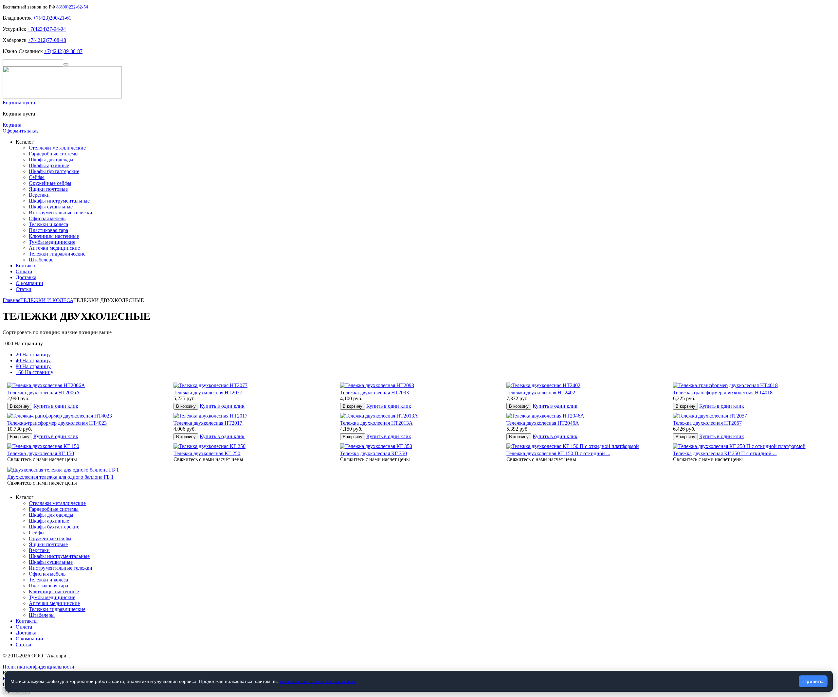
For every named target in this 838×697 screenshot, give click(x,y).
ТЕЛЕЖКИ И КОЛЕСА (46, 300)
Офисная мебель (47, 218)
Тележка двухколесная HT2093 (374, 392)
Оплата (24, 271)
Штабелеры (42, 259)
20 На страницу (33, 354)
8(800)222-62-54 (72, 7)
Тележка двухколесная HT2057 (707, 423)
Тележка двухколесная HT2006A (43, 392)
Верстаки (39, 195)
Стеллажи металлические (57, 148)
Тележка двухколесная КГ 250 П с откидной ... (725, 453)
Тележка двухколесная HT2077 (207, 392)
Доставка (26, 277)
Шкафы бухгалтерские (54, 171)
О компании (29, 283)
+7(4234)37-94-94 (46, 29)
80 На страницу (33, 366)
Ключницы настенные (54, 236)
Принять (813, 681)
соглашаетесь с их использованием (318, 681)
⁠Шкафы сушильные (51, 206)
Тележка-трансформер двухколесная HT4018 (723, 392)
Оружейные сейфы (50, 183)
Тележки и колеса (48, 224)
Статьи (23, 289)
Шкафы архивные (49, 165)
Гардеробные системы (54, 153)
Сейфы (37, 177)
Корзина (12, 125)
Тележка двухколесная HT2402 (540, 392)
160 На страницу (34, 372)
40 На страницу (33, 360)
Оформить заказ (20, 131)
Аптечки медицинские (54, 248)
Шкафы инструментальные (59, 201)
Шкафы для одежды (51, 159)
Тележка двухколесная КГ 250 (206, 453)
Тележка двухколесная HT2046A (542, 423)
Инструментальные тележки (60, 212)
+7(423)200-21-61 (52, 18)
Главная (11, 300)
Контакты (27, 265)
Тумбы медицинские (52, 242)
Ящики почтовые (48, 189)
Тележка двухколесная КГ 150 (40, 453)
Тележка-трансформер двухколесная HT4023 (57, 423)
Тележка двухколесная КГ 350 (373, 453)
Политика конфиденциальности (38, 667)
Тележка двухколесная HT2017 (207, 423)
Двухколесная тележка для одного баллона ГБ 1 (60, 477)
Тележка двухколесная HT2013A (376, 423)
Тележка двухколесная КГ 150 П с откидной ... (558, 453)
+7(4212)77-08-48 (47, 40)
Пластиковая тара (48, 230)
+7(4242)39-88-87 (63, 51)
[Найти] (65, 64)
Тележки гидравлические (57, 254)
